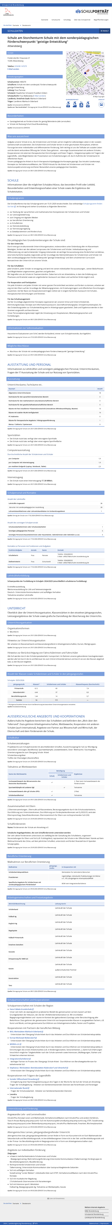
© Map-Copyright (98, 97)
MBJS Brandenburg (92, 1211)
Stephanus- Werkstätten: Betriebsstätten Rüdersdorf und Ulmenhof (38, 1068)
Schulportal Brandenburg (94, 1214)
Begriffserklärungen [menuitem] (101, 20)
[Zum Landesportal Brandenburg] (8, 11)
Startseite (16, 25)
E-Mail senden (13, 69)
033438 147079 (21, 66)
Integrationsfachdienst (19, 1059)
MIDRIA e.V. (14, 1044)
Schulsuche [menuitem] (56, 20)
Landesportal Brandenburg (95, 1217)
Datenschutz (94, 1223)
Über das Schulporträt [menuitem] (82, 20)
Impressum (104, 1223)
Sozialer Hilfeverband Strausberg (23, 1079)
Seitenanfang (57, 1198)
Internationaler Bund (18, 1088)
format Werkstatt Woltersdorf (22, 1038)
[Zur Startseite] (92, 11)
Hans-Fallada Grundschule (21, 1009)
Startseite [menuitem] (44, 20)
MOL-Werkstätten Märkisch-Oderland (25, 1031)
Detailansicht (26, 25)
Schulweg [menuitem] (67, 20)
